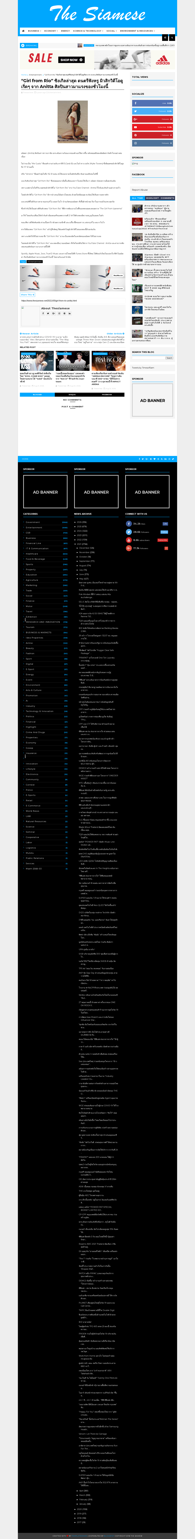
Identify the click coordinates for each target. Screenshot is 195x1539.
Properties (32, 737)
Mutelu (30, 853)
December (84, 548)
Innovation (32, 764)
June (81, 574)
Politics (30, 716)
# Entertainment (35, 262)
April (81, 1491)
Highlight (152, 198)
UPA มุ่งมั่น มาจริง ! (87, 949)
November (84, 552)
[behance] (165, 459)
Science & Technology (87, 31)
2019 (79, 1513)
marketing (31, 585)
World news (32, 811)
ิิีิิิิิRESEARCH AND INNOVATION (43, 622)
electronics (32, 774)
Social (111, 31)
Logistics (31, 848)
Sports (29, 564)
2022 (79, 540)
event (29, 680)
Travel (29, 611)
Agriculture (32, 580)
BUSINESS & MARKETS (38, 632)
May (81, 579)
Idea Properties (34, 638)
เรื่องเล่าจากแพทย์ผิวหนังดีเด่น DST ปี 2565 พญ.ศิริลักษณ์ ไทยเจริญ (158, 288)
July (81, 570)
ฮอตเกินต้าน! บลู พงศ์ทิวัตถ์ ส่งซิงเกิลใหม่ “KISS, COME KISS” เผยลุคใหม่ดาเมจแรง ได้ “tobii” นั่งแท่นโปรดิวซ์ (36, 377)
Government (33, 522)
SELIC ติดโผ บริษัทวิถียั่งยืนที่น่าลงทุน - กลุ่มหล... (98, 602)
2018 (79, 1518)
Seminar (30, 832)
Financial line (33, 543)
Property (31, 569)
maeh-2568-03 (34, 869)
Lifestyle (31, 769)
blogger (37, 395)
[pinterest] (150, 459)
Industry (30, 706)
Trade (29, 590)
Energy (65, 31)
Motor (29, 606)
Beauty (30, 648)
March (82, 1495)
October (83, 557)
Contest (30, 785)
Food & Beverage (35, 559)
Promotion (32, 695)
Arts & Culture (34, 690)
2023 (79, 535)
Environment (33, 685)
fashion (30, 653)
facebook (107, 395)
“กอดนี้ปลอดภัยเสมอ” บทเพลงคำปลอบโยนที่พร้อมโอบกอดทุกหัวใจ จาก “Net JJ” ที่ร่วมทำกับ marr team (70, 377)
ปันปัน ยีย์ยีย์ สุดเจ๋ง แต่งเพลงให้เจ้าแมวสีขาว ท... (98, 590)
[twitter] (142, 459)
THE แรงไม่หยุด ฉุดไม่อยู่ (89, 1191)
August (83, 565)
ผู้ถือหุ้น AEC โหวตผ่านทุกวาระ (91, 1195)
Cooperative (32, 837)
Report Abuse (140, 189)
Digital (29, 664)
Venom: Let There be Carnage (93, 1434)
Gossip (29, 748)
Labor (29, 842)
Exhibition (31, 617)
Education (31, 575)
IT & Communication (37, 548)
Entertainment (35, 75)
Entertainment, (54, 92)
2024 (79, 531)
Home (24, 75)
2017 (79, 1522)
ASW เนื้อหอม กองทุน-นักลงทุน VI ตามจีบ (96, 1186)
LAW (28, 816)
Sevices (30, 863)
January (83, 1504)
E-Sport (30, 669)
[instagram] (169, 459)
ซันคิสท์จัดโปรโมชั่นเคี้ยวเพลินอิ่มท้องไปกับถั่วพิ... (98, 849)
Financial (31, 722)
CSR (28, 533)
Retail (29, 800)
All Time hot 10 (137, 198)
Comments (167, 198)
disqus (72, 395)
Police (29, 790)
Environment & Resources (136, 31)
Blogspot (109, 1536)
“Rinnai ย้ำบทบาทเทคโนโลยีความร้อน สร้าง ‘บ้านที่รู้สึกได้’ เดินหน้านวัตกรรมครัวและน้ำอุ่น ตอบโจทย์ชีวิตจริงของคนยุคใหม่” (152, 275)
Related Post (28, 347)
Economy (50, 31)
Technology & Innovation (40, 711)
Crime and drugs (35, 732)
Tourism (30, 627)
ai (27, 701)
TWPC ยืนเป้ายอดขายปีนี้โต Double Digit (96, 1310)
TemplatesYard (79, 1536)
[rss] (161, 459)
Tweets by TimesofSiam (143, 368)
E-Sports (30, 795)
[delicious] (173, 459)
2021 (79, 544)
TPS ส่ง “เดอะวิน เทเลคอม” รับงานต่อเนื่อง (96, 968)
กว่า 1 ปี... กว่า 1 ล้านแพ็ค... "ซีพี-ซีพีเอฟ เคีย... (97, 1400)
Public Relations (35, 858)
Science (30, 827)
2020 (79, 1509)
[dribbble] (158, 459)
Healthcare (56, 45)
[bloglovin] (154, 459)
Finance (30, 601)
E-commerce (33, 806)
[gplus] (147, 459)
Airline (29, 643)
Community (32, 779)
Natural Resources (36, 821)
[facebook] (139, 459)
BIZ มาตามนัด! (85, 1322)
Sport (29, 659)
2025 (79, 526)
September (84, 561)
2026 (79, 522)
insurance (31, 753)
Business (33, 31)
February (83, 1499)
